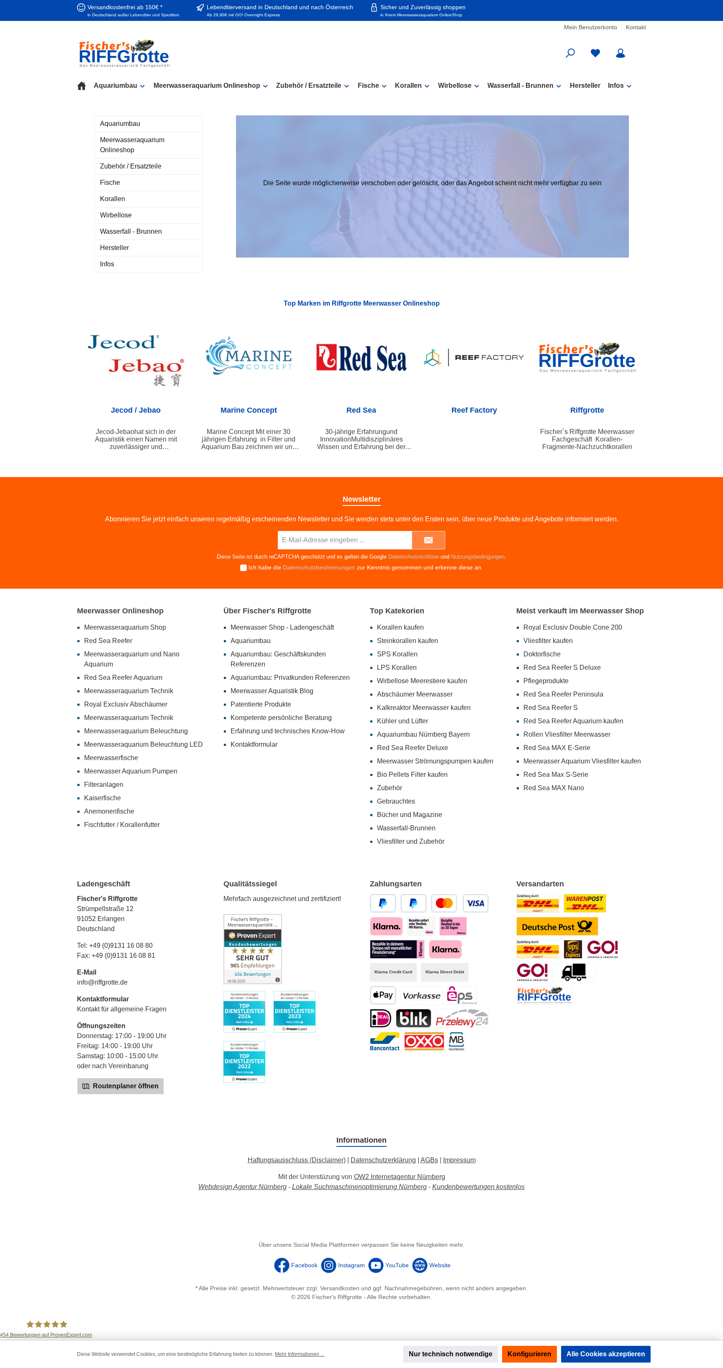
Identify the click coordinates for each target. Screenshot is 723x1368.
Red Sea (361, 410)
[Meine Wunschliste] (595, 53)
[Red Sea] (361, 357)
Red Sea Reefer (108, 640)
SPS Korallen (397, 654)
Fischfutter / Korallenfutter (122, 824)
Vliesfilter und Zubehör (410, 841)
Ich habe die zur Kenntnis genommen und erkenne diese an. (366, 567)
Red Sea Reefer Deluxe (412, 747)
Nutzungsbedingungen (478, 557)
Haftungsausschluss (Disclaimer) (297, 1160)
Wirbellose (116, 215)
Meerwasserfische (111, 757)
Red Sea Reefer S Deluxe (562, 667)
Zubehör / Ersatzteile (131, 166)
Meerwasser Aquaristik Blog (272, 690)
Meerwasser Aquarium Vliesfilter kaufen (582, 761)
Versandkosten (339, 1288)
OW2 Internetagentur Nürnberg (399, 1176)
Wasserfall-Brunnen (406, 828)
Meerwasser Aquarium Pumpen (130, 771)
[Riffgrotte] (587, 357)
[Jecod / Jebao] (136, 357)
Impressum (459, 1160)
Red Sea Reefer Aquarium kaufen (573, 721)
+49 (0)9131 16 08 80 (121, 945)
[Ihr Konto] (620, 53)
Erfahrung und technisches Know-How (288, 731)
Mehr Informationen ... (299, 1354)
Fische (110, 182)
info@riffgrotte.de (102, 982)
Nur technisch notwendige (450, 1354)
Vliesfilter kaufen (548, 640)
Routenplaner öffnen (125, 1086)
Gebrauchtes (396, 801)
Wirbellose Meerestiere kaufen (422, 680)
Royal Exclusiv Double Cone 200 (572, 627)
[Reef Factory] (474, 357)
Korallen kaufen (400, 627)
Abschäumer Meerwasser (415, 694)
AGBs (429, 1160)
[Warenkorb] (640, 50)
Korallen (112, 198)
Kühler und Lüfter (402, 721)
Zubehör (389, 787)
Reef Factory (474, 410)
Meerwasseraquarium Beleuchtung (136, 731)
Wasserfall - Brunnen (131, 231)
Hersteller (114, 247)
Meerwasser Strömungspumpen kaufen (435, 761)
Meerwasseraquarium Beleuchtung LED (143, 744)
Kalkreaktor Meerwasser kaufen (424, 707)
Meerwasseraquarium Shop (125, 627)
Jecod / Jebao (136, 410)
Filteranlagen (103, 784)
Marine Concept (248, 410)
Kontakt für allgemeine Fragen (122, 1009)
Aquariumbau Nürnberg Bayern (423, 734)
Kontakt (636, 27)
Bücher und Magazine (409, 814)
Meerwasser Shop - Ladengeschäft (282, 627)
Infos (107, 264)
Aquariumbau (120, 123)
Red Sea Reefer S (550, 707)
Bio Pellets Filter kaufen (412, 774)
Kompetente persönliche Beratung (281, 717)
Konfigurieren (529, 1354)
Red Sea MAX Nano (553, 787)
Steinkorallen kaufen (407, 640)
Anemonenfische (109, 811)
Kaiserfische (102, 797)
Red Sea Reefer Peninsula (563, 694)
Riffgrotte (587, 410)
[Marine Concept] (249, 357)
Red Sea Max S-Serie (555, 774)
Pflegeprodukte (546, 680)
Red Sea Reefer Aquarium (123, 677)
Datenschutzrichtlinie (413, 557)
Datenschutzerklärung (383, 1160)
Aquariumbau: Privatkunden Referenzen (290, 677)
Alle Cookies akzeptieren (606, 1354)
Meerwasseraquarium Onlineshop (132, 144)
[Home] (85, 85)
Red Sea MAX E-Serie (556, 747)
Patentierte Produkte (261, 704)
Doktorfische (542, 654)
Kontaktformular (254, 744)
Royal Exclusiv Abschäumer (125, 704)
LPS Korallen (397, 667)
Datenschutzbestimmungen (319, 567)
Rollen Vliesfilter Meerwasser (566, 734)
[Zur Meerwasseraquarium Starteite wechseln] (169, 53)
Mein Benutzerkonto (590, 27)
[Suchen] (570, 53)
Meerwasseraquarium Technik (128, 690)
